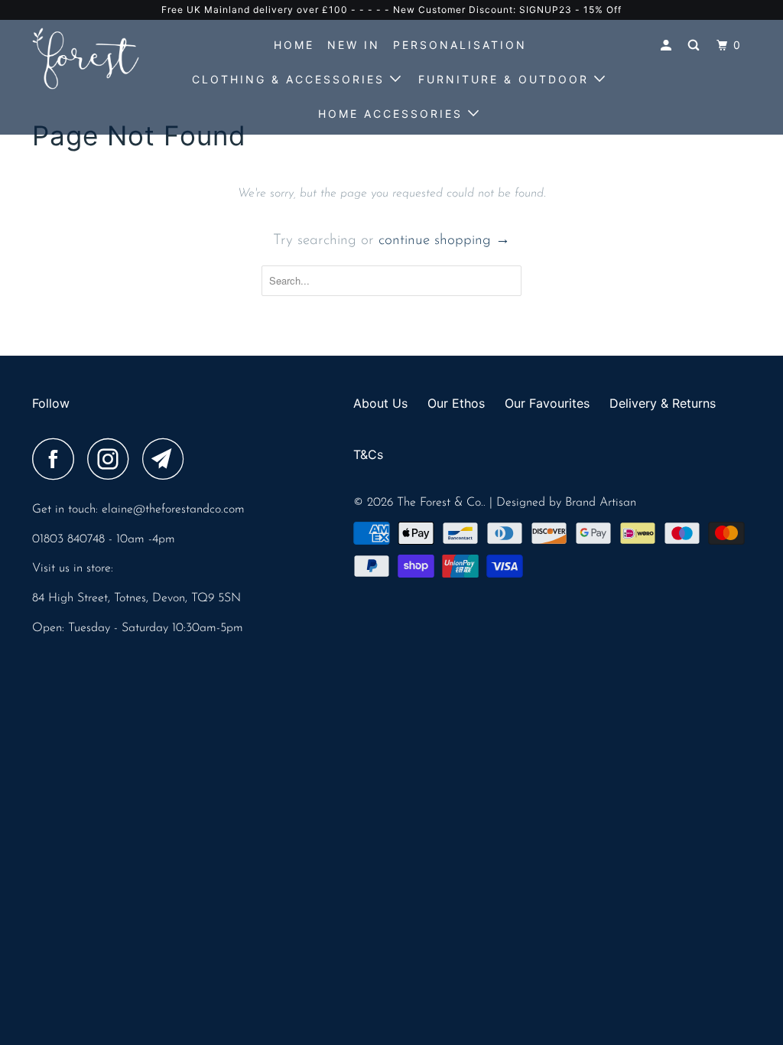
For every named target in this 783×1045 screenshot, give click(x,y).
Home (294, 44)
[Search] (696, 45)
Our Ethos (456, 403)
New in (353, 44)
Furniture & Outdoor (506, 79)
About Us (380, 403)
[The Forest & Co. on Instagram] (112, 459)
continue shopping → (444, 240)
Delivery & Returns (662, 403)
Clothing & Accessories (291, 79)
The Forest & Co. (440, 502)
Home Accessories (393, 113)
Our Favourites (547, 403)
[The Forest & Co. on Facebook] (57, 459)
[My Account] (668, 45)
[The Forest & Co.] (93, 58)
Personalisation (460, 44)
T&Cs (368, 454)
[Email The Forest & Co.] (167, 459)
